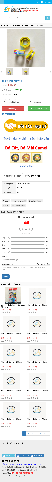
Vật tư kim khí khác (19, 25)
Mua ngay (14, 108)
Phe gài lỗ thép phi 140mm (37, 390)
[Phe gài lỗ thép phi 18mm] (37, 353)
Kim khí (6, 25)
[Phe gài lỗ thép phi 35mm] (37, 296)
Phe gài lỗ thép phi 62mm (11, 419)
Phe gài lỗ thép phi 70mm (11, 390)
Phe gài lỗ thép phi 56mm (11, 333)
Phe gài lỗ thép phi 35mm (37, 305)
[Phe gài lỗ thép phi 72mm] (37, 410)
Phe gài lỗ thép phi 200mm (11, 362)
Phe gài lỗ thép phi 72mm (37, 419)
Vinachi (14, 94)
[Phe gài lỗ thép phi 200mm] (11, 353)
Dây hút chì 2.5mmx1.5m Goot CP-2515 (13, 306)
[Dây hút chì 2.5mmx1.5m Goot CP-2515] (13, 295)
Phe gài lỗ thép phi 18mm (37, 362)
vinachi (5, 205)
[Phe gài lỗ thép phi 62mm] (11, 410)
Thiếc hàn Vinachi (19, 201)
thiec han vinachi (35, 201)
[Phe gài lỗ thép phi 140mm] (37, 381)
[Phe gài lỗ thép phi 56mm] (11, 324)
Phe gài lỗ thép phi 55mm (37, 333)
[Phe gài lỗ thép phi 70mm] (11, 381)
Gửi (6, 276)
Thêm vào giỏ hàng (39, 108)
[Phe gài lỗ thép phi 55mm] (37, 324)
